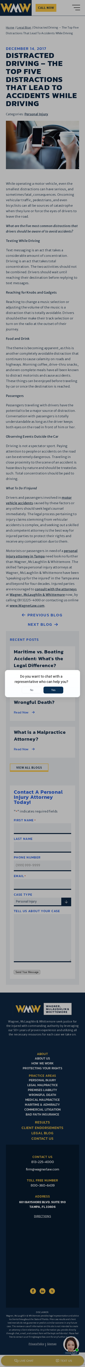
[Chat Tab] (42, 683)
